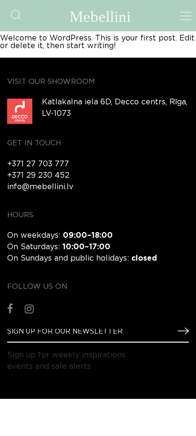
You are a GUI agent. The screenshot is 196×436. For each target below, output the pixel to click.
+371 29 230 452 (38, 175)
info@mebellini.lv (40, 187)
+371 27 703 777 (38, 164)
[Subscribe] (179, 331)
